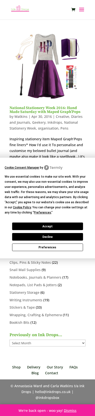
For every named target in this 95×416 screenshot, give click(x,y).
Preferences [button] (42, 212)
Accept (47, 226)
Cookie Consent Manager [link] (22, 167)
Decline (47, 237)
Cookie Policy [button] (22, 207)
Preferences (47, 247)
